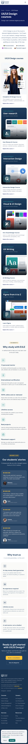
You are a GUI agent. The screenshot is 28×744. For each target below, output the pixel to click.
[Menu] (25, 2)
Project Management (6, 703)
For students (4, 718)
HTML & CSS (4, 708)
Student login (4, 723)
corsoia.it (20, 688)
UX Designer (19, 698)
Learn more (16, 686)
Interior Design (4, 701)
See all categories (14, 662)
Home (2, 10)
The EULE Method (20, 718)
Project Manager (20, 708)
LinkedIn (9, 690)
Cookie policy (5, 736)
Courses (8, 10)
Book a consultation (14, 658)
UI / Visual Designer (20, 703)
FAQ (17, 723)
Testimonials (19, 720)
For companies (4, 715)
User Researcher (20, 701)
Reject (5, 740)
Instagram (3, 690)
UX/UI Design (4, 698)
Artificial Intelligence (6, 705)
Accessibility (4, 720)
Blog (17, 715)
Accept (12, 740)
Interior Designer (20, 705)
